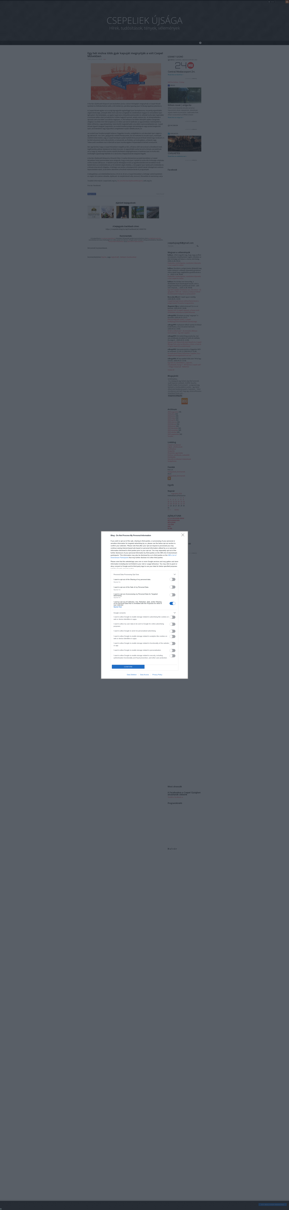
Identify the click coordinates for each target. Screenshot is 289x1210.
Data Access (144, 675)
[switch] (172, 579)
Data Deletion (132, 675)
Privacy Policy (157, 675)
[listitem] (144, 574)
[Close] (183, 535)
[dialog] (144, 605)
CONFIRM (128, 667)
